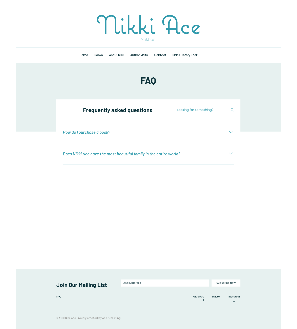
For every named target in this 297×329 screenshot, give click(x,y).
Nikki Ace (148, 24)
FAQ (58, 296)
